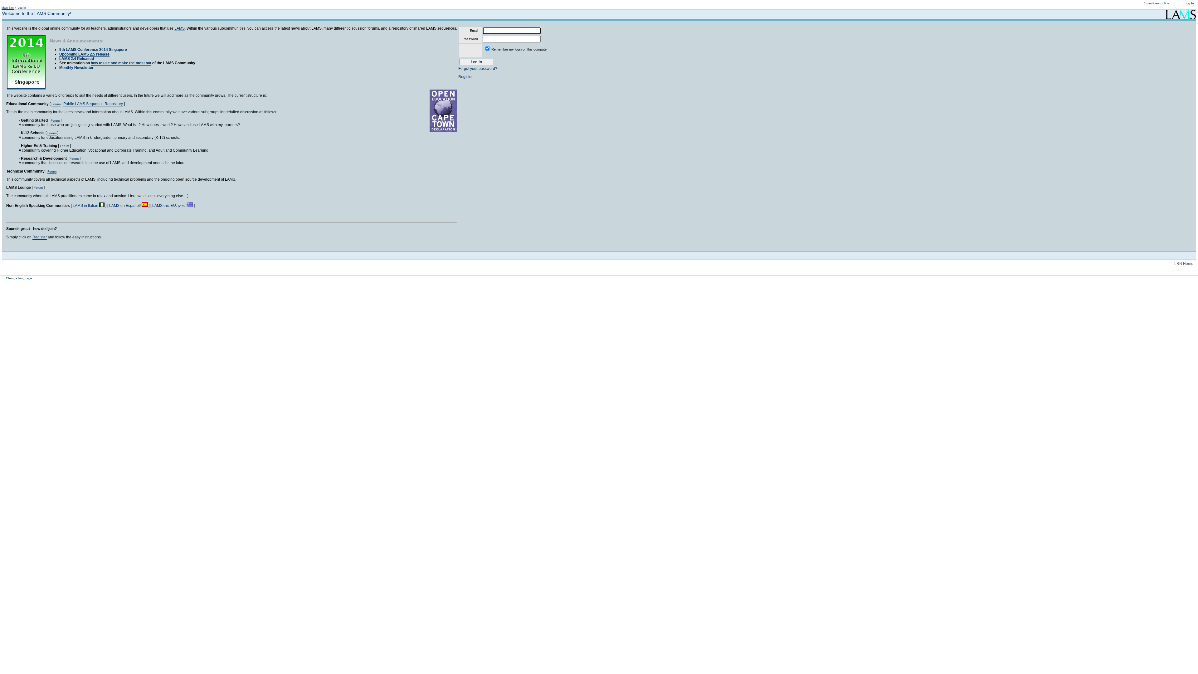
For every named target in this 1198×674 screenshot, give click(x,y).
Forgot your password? (477, 68)
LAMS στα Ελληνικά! (169, 205)
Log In (1189, 3)
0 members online (1156, 3)
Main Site (8, 7)
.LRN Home (1183, 263)
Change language (19, 278)
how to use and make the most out (121, 63)
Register (39, 237)
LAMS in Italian (85, 205)
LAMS (179, 28)
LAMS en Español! (125, 205)
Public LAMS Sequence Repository (93, 104)
